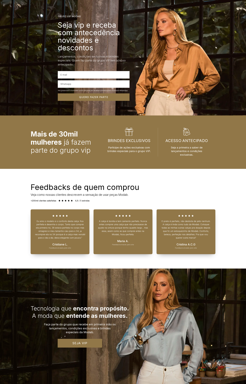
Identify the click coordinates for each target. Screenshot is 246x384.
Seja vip (79, 343)
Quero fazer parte (93, 97)
